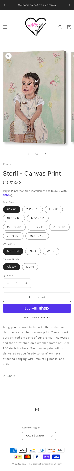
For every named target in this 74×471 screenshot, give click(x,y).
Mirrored (13, 251)
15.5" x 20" (14, 227)
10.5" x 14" (14, 218)
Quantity (8, 275)
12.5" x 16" (37, 218)
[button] (5, 27)
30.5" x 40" (37, 236)
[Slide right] (45, 154)
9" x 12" (54, 209)
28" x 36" (13, 236)
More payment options (37, 317)
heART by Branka (31, 464)
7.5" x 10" (32, 209)
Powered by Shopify (51, 464)
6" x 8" (11, 209)
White (51, 251)
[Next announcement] (69, 5)
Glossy (11, 266)
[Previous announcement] (4, 5)
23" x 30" (59, 227)
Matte (30, 266)
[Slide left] (28, 154)
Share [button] (11, 376)
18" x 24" (37, 227)
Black (33, 251)
